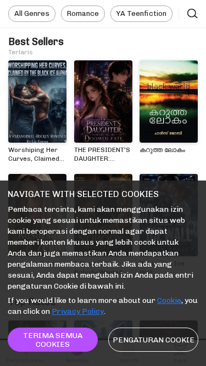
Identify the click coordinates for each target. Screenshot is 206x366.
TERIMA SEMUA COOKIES (52, 339)
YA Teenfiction (141, 13)
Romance (83, 13)
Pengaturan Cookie (153, 339)
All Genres (31, 13)
